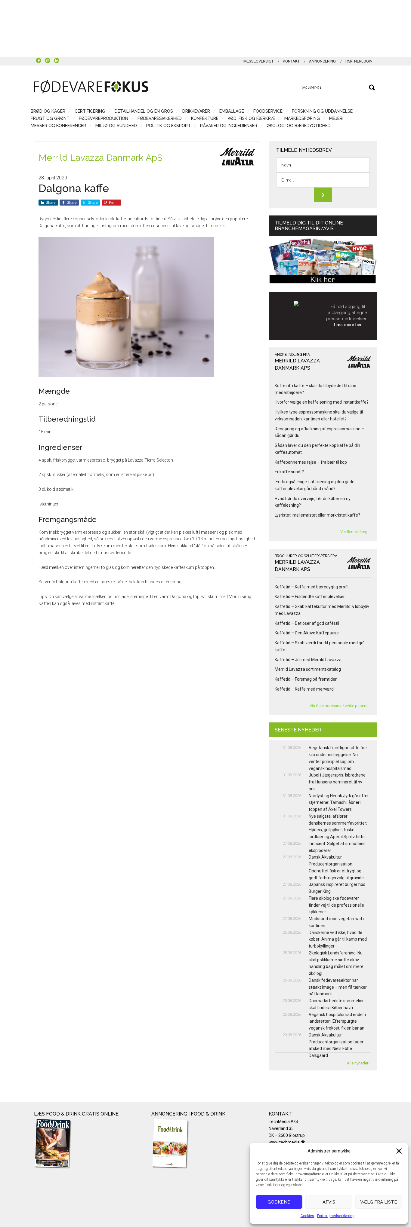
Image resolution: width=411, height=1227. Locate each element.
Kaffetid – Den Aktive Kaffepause (307, 632)
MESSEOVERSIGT (258, 61)
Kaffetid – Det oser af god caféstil (307, 623)
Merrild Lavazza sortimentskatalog (308, 669)
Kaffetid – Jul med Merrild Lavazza (308, 659)
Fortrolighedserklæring (335, 1216)
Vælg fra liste (378, 1202)
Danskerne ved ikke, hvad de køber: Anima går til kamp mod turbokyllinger (338, 939)
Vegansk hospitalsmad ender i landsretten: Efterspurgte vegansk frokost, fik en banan (337, 1021)
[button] (399, 1151)
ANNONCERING (322, 61)
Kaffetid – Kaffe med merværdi (305, 689)
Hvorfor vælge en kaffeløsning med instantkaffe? (322, 402)
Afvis (329, 1202)
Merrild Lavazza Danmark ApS (100, 157)
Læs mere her (348, 324)
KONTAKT (291, 61)
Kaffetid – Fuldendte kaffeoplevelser (310, 596)
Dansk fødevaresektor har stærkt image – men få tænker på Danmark (338, 987)
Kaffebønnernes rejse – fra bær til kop (311, 462)
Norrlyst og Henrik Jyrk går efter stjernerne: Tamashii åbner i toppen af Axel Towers (339, 802)
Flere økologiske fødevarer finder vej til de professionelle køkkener (336, 905)
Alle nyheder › (358, 1063)
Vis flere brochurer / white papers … (340, 706)
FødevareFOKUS (91, 86)
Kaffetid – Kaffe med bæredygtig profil (311, 587)
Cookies (307, 1216)
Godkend (279, 1202)
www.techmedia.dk (287, 1142)
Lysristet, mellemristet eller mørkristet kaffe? (317, 515)
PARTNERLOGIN (358, 61)
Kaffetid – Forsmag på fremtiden (306, 679)
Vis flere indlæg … (355, 532)
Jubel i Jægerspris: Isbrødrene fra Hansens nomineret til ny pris (337, 782)
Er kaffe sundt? (290, 471)
